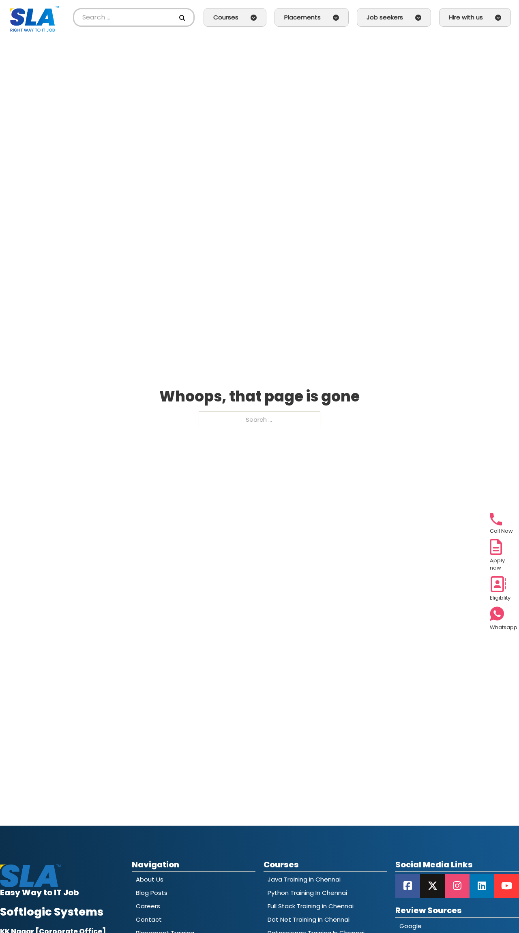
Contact (149, 919)
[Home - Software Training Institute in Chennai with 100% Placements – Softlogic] (34, 17)
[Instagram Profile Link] (457, 886)
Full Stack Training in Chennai (311, 906)
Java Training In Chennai (304, 879)
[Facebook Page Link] (407, 886)
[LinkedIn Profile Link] (482, 886)
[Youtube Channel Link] (506, 886)
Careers (148, 906)
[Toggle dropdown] (253, 18)
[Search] (183, 17)
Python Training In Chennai (307, 892)
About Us (149, 879)
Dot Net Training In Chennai (309, 919)
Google (410, 926)
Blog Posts (151, 892)
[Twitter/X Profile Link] (432, 886)
